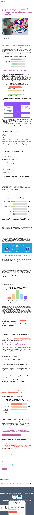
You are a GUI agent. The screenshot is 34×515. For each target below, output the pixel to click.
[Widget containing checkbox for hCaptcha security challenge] (8, 465)
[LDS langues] (3, 2)
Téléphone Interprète (26, 446)
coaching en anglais (13, 443)
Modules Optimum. (9, 241)
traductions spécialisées (6, 446)
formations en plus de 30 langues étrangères (10, 444)
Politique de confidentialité (27, 483)
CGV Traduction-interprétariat (5, 483)
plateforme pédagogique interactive (25, 227)
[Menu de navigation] (33, 2)
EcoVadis (26, 492)
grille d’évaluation (23, 320)
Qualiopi (7, 448)
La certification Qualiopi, (5, 425)
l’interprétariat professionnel (16, 446)
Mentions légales (19, 483)
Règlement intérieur (13, 483)
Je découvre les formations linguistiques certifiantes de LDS (11, 434)
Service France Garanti (13, 448)
